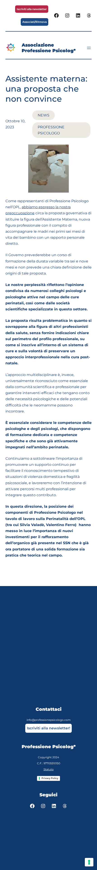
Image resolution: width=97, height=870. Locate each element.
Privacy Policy (50, 778)
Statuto (49, 769)
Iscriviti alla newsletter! (48, 728)
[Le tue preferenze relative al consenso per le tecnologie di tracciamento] (89, 862)
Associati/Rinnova (34, 22)
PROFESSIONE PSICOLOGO (51, 130)
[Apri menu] (89, 48)
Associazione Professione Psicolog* (49, 47)
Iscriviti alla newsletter (32, 9)
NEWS (43, 115)
